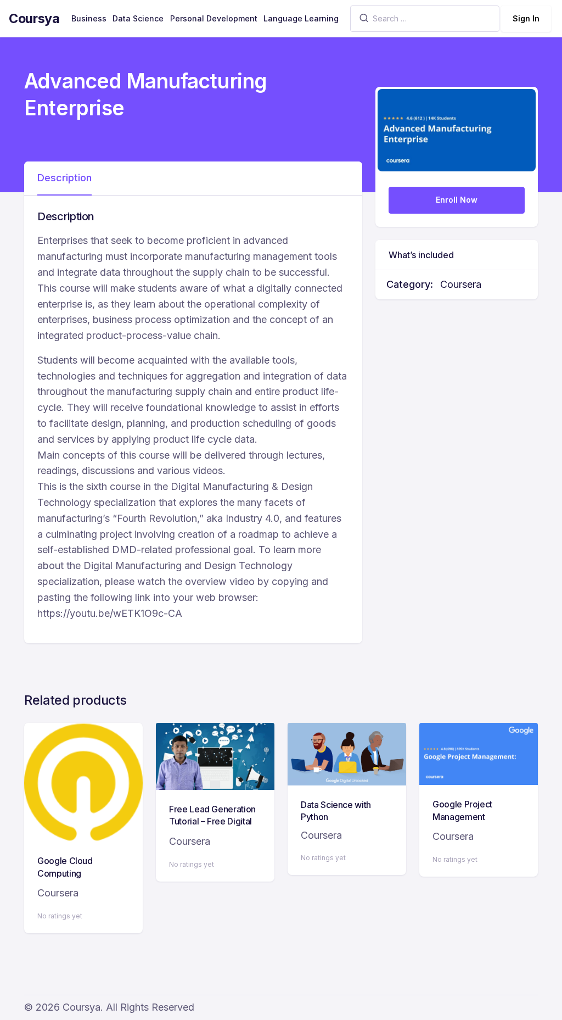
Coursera (460, 284)
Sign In (526, 18)
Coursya (34, 18)
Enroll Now (456, 199)
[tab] (64, 178)
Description (64, 177)
